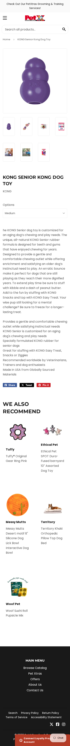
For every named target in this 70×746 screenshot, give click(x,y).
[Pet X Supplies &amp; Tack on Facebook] (57, 724)
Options (8, 205)
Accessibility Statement (46, 717)
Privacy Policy (30, 713)
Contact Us (35, 690)
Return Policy (50, 713)
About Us (35, 684)
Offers (35, 679)
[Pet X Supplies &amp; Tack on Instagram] (63, 724)
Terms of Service (16, 717)
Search (13, 713)
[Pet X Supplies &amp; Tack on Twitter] (51, 724)
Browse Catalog (35, 668)
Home (6, 39)
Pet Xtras (35, 673)
